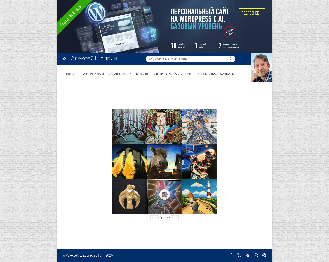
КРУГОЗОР (143, 74)
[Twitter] (239, 255)
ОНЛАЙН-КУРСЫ (93, 74)
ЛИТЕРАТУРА (162, 74)
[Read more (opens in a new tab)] (93, 59)
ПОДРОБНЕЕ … (251, 13)
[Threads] (264, 255)
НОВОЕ (72, 74)
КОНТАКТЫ (227, 74)
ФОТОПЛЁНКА (184, 74)
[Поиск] (231, 59)
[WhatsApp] (256, 255)
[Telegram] (248, 255)
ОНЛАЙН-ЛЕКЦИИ (120, 74)
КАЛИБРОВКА (207, 74)
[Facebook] (231, 255)
